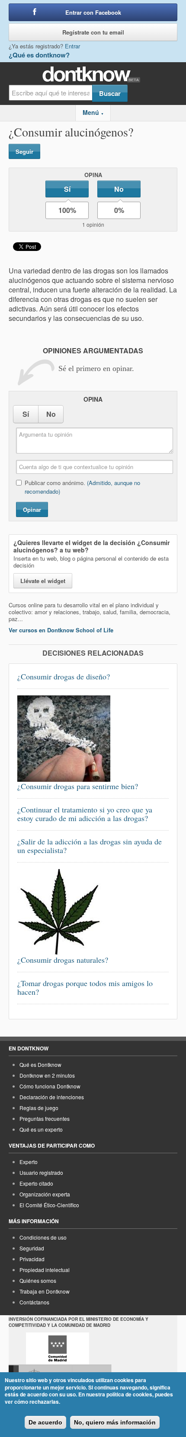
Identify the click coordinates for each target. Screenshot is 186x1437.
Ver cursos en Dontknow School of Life (61, 630)
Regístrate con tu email (93, 32)
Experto (28, 1161)
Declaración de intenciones (51, 1097)
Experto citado (36, 1183)
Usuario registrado (41, 1172)
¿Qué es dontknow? (39, 55)
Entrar (72, 46)
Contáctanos (34, 1302)
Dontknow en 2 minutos (47, 1075)
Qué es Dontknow (40, 1064)
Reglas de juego (38, 1107)
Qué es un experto (41, 1129)
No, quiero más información (115, 1422)
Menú (93, 112)
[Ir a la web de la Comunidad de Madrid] (57, 1348)
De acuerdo (45, 1422)
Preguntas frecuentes (44, 1118)
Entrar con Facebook (93, 12)
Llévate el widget (42, 581)
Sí (67, 189)
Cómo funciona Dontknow (49, 1086)
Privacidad (32, 1259)
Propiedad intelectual (44, 1269)
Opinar (32, 509)
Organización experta (44, 1194)
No (119, 189)
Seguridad (31, 1248)
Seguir (24, 151)
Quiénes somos (37, 1280)
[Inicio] (93, 74)
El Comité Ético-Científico (49, 1205)
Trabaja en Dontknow (44, 1291)
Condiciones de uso (43, 1237)
